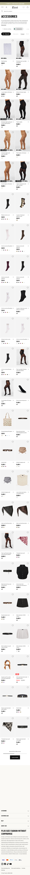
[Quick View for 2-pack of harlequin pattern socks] (28, 215)
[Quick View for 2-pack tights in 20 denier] (13, 92)
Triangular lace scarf (20, 553)
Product (22, 34)
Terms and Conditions (15, 868)
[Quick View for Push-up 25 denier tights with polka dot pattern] (13, 553)
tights (11, 23)
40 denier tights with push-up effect (5, 153)
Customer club (5, 816)
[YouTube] (11, 864)
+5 (9, 219)
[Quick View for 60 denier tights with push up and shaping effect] (13, 122)
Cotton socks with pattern (6, 246)
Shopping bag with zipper (6, 431)
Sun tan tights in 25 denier (6, 184)
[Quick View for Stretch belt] (13, 462)
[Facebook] (5, 864)
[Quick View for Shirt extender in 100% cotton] (28, 615)
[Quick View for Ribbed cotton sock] (13, 215)
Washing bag (4, 61)
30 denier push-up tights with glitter (21, 61)
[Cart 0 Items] (28, 7)
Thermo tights (19, 122)
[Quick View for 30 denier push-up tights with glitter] (28, 61)
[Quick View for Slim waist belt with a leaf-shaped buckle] (28, 677)
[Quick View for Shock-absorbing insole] (28, 400)
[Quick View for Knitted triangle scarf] (28, 462)
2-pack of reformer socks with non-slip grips (21, 309)
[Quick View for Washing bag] (13, 61)
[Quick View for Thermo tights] (28, 122)
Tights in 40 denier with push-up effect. (21, 184)
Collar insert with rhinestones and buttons (21, 584)
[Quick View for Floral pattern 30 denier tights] (13, 400)
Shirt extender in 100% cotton (21, 615)
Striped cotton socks (5, 339)
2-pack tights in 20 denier (6, 92)
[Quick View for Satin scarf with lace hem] (13, 523)
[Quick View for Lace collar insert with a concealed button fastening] (28, 492)
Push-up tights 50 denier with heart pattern (21, 370)
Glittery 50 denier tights (21, 92)
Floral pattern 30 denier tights (6, 401)
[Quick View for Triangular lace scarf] (28, 553)
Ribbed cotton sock (5, 215)
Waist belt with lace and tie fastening (6, 584)
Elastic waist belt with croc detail (21, 739)
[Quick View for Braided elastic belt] (13, 615)
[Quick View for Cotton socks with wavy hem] (13, 369)
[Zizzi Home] (15, 7)
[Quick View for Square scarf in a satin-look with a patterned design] (13, 677)
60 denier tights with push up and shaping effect (6, 122)
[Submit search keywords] (2, 11)
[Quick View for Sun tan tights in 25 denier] (13, 184)
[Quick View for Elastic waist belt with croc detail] (28, 739)
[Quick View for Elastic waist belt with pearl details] (13, 708)
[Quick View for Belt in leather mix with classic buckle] (13, 646)
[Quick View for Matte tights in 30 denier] (28, 153)
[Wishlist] (13, 41)
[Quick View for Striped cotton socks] (13, 339)
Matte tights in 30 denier (21, 153)
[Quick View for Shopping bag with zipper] (13, 431)
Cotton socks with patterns (20, 246)
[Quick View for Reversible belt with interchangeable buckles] (28, 431)
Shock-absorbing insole (21, 400)
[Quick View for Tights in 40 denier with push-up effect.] (28, 184)
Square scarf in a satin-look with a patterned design (6, 677)
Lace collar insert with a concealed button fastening (21, 492)
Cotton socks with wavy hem (6, 370)
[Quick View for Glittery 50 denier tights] (28, 92)
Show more (3, 25)
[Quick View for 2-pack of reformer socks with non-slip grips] (28, 308)
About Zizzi (4, 826)
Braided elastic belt (5, 615)
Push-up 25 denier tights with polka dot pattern (6, 553)
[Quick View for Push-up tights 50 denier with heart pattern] (28, 369)
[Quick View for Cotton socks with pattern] (13, 246)
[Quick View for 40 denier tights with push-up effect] (13, 153)
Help (2, 821)
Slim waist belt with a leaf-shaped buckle (21, 677)
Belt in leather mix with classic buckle (6, 646)
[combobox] (15, 11)
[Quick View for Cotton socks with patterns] (28, 246)
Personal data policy (5, 868)
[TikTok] (8, 864)
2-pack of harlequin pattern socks (20, 215)
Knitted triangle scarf (20, 462)
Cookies (23, 868)
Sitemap (3, 870)
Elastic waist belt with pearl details (6, 708)
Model (27, 34)
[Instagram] (2, 864)
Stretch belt (3, 462)
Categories (4, 810)
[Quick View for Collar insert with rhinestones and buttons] (28, 584)
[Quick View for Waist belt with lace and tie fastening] (13, 584)
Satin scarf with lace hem (6, 523)
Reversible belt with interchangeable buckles (21, 432)
